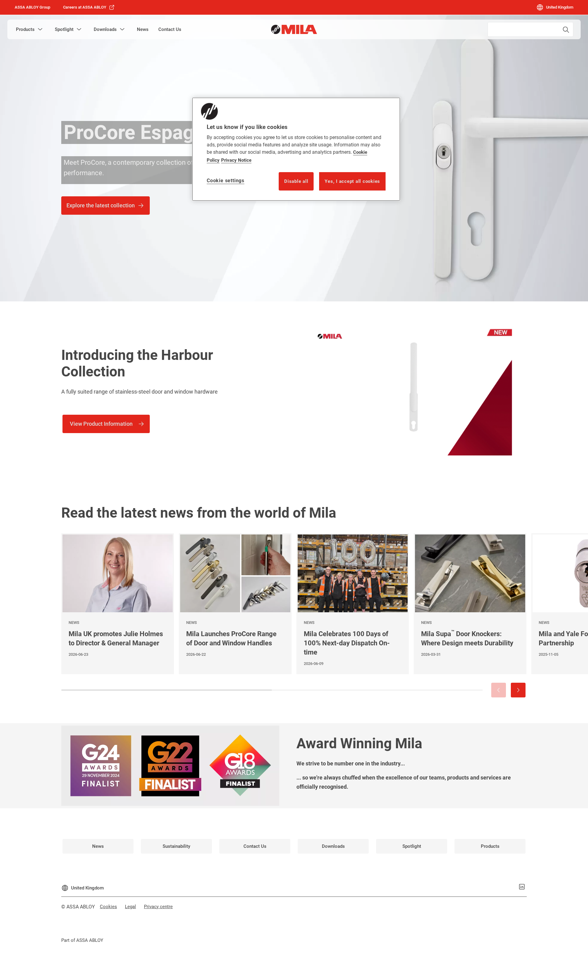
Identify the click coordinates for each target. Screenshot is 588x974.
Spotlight (64, 29)
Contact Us (169, 29)
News (143, 29)
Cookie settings (225, 180)
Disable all (296, 181)
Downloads (105, 29)
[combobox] (530, 29)
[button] (40, 29)
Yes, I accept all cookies (352, 181)
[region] (296, 149)
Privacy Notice (236, 160)
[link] (89, 7)
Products (25, 29)
